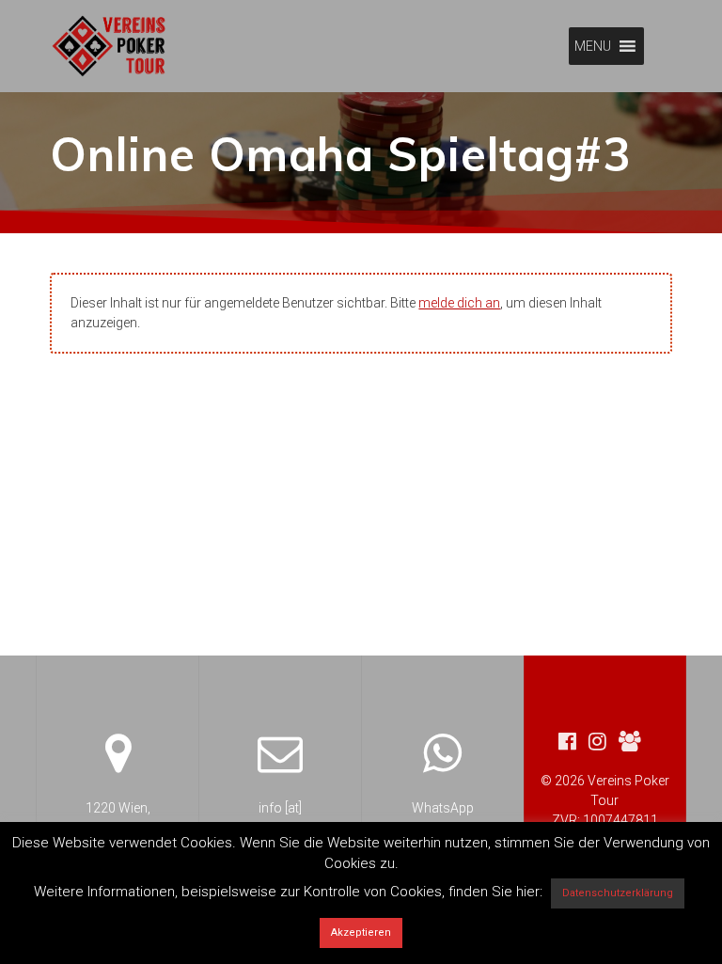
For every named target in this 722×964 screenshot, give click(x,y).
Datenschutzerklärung (617, 893)
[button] (592, 46)
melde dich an (459, 302)
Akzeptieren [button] (361, 932)
